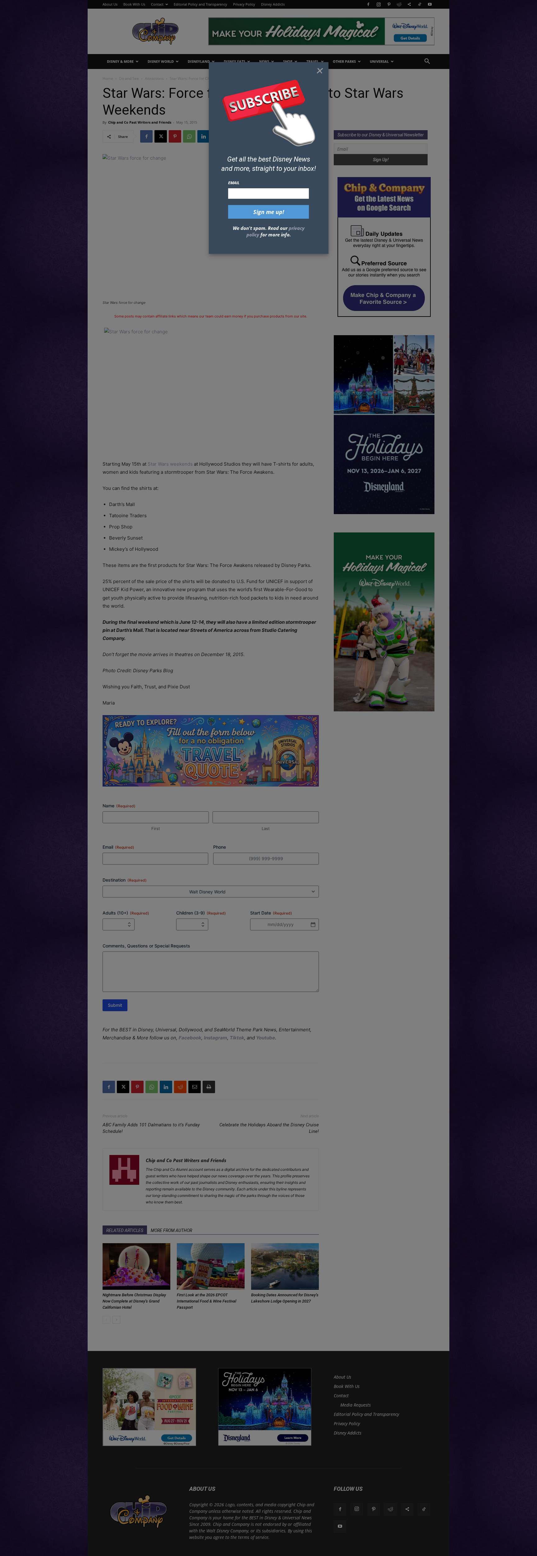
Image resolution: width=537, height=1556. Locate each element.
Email (234, 182)
